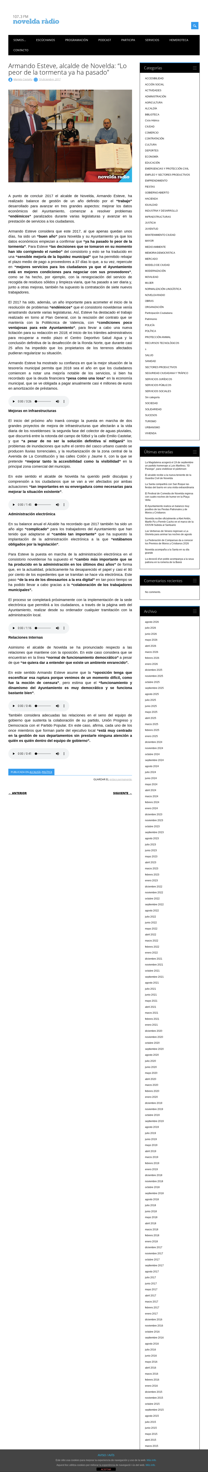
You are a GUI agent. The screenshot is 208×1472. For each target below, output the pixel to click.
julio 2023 (150, 844)
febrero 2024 (152, 802)
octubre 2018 (152, 1187)
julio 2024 (150, 772)
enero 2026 (151, 664)
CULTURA (151, 144)
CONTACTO (20, 50)
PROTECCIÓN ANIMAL (158, 337)
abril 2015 (150, 1439)
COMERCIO (151, 132)
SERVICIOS (152, 40)
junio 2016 (151, 1355)
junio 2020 (151, 1067)
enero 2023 (151, 880)
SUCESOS (151, 415)
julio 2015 (150, 1422)
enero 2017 (151, 1313)
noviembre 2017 (154, 1253)
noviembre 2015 (154, 1397)
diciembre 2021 (153, 958)
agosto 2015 (152, 1415)
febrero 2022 (152, 946)
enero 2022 (151, 952)
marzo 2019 (151, 1157)
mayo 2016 (151, 1361)
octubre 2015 (152, 1403)
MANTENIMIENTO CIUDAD (160, 235)
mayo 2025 (151, 712)
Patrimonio (151, 319)
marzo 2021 (151, 1012)
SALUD (149, 355)
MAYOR (149, 240)
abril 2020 (150, 1079)
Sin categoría (152, 397)
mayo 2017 (151, 1289)
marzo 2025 (151, 724)
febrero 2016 (152, 1379)
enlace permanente (120, 779)
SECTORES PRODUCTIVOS (161, 367)
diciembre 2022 (153, 886)
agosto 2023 (152, 838)
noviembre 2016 (154, 1325)
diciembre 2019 (153, 1103)
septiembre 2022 (154, 904)
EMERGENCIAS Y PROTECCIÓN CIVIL (167, 168)
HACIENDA (151, 198)
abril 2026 (150, 646)
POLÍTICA (47, 772)
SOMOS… (19, 40)
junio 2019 (151, 1139)
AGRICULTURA (153, 102)
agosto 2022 (152, 910)
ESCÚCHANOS (45, 40)
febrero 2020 (152, 1091)
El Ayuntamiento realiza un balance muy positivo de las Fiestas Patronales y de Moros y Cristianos (167, 509)
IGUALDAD (151, 204)
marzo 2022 (151, 940)
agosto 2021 (152, 982)
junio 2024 (151, 778)
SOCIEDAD (151, 403)
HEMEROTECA (178, 40)
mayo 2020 (151, 1073)
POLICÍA (150, 325)
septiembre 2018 (154, 1193)
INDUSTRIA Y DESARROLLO (161, 210)
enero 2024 (151, 808)
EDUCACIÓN (152, 162)
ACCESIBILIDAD (154, 78)
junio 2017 (151, 1283)
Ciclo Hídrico (152, 120)
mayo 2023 (151, 856)
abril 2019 (150, 1151)
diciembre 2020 (153, 1031)
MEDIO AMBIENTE (155, 247)
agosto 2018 (152, 1199)
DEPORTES (151, 150)
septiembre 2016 (154, 1337)
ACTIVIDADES (153, 90)
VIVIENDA (150, 433)
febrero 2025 (152, 730)
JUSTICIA (150, 222)
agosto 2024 (152, 766)
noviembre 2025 (154, 676)
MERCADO (151, 259)
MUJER (149, 283)
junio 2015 (151, 1427)
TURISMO (150, 421)
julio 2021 (150, 988)
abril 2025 (150, 718)
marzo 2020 (151, 1085)
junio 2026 (151, 634)
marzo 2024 (151, 796)
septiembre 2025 (154, 688)
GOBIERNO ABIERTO (157, 192)
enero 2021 (151, 1024)
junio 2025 (151, 706)
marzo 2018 (151, 1229)
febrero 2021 (152, 1019)
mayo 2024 (151, 784)
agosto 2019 (152, 1127)
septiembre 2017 (154, 1265)
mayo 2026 (151, 639)
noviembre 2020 (154, 1037)
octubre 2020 (152, 1042)
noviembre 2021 (154, 964)
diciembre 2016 (153, 1319)
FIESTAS (150, 186)
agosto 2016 (152, 1343)
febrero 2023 (152, 874)
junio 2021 (151, 994)
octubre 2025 (152, 682)
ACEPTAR (106, 1469)
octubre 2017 (152, 1259)
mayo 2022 (151, 928)
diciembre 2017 (153, 1247)
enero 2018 (151, 1241)
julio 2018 (150, 1205)
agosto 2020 (152, 1054)
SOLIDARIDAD (153, 409)
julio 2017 (150, 1277)
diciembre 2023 (153, 814)
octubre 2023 (152, 826)
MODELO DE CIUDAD (157, 265)
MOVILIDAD (151, 277)
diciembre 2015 (153, 1391)
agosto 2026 (152, 622)
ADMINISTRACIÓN (155, 96)
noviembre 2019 (154, 1109)
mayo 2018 (151, 1217)
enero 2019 (151, 1169)
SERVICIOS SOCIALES (158, 391)
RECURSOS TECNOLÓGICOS (162, 343)
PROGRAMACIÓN (76, 40)
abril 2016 (150, 1367)
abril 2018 (150, 1223)
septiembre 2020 (154, 1049)
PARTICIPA (128, 40)
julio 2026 (150, 627)
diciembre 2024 (153, 742)
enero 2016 (151, 1385)
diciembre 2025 (153, 670)
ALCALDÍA (34, 772)
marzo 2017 (151, 1301)
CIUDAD (150, 126)
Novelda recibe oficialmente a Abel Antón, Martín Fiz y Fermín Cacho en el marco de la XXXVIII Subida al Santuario (169, 521)
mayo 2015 (151, 1434)
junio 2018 (151, 1211)
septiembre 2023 (154, 832)
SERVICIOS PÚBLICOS (158, 385)
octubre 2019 (152, 1115)
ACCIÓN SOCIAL (154, 84)
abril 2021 (150, 1007)
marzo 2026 (151, 652)
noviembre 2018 (154, 1181)
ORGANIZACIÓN (154, 307)
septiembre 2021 (154, 976)
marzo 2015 (151, 1446)
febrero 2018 (152, 1235)
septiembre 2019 (154, 1121)
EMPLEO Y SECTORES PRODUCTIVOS (167, 174)
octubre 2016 (152, 1331)
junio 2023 (151, 850)
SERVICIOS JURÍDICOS (158, 379)
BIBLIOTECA (152, 114)
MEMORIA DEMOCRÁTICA (160, 252)
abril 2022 (150, 934)
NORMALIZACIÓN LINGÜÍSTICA (163, 289)
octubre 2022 (152, 898)
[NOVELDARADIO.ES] (43, 27)
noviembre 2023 (154, 820)
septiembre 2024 (154, 760)
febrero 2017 (152, 1307)
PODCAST (104, 40)
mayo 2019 (151, 1145)
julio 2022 (150, 916)
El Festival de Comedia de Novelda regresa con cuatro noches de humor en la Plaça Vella (169, 496)
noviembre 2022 (154, 892)
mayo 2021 (151, 1000)
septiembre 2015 (154, 1409)
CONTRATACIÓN (154, 138)
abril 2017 (150, 1295)
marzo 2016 (151, 1373)
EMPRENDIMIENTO (156, 180)
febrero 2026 (152, 658)
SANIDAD (150, 361)
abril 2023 (150, 862)
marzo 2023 (151, 868)
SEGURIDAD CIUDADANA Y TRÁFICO (166, 373)
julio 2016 (150, 1349)
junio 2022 (151, 922)
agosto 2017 (152, 1271)
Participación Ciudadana (158, 313)
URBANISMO (152, 427)
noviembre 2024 (154, 748)
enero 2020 (151, 1097)
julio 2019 (150, 1133)
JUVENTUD (151, 228)
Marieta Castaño (22, 79)
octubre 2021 (152, 970)
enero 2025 (151, 736)
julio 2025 (150, 700)
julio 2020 (150, 1061)
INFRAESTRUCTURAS (158, 216)
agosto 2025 (152, 694)
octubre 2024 (152, 754)
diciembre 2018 (153, 1175)
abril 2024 (150, 790)
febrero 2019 (152, 1163)
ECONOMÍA (151, 156)
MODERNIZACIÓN (155, 271)
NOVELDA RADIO (155, 295)
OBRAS (149, 301)
